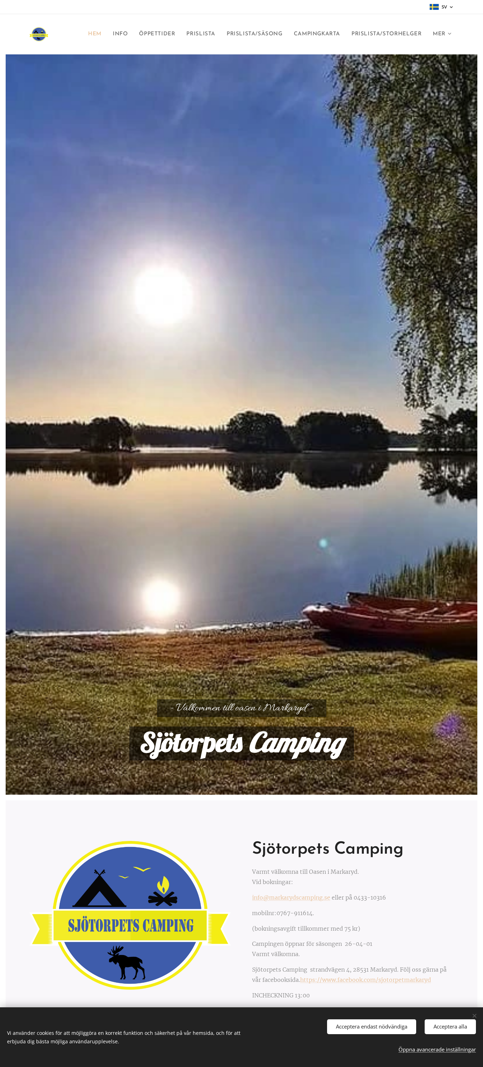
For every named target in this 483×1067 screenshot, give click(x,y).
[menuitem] (96, 34)
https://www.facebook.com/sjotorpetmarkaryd (365, 979)
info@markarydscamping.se (291, 897)
